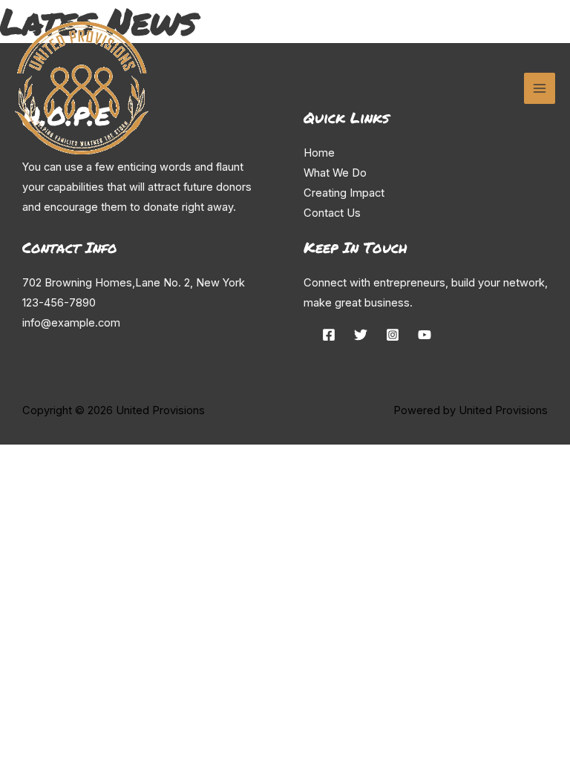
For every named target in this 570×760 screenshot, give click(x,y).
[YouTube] (424, 334)
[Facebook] (328, 334)
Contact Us (332, 213)
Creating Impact (344, 193)
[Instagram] (392, 334)
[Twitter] (360, 334)
